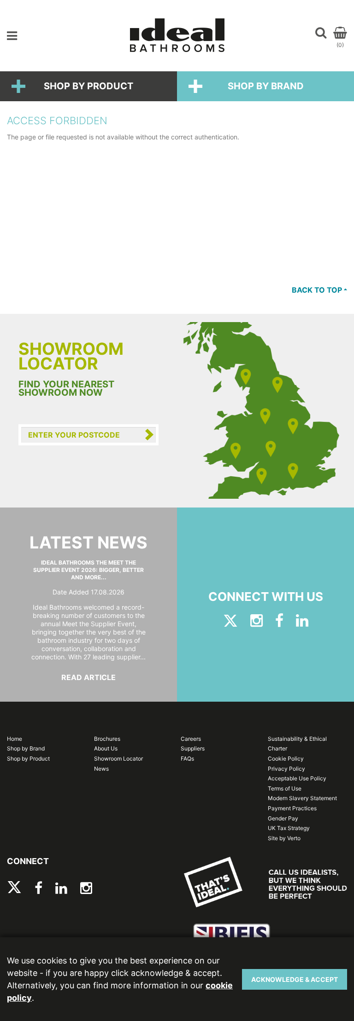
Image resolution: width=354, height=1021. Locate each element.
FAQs (187, 758)
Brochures (107, 738)
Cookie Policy (286, 758)
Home (14, 738)
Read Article (88, 677)
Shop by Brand (266, 86)
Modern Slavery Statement (302, 798)
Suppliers (193, 748)
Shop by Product (88, 86)
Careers (191, 738)
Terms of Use (284, 788)
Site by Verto (284, 838)
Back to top (318, 289)
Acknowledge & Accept (294, 979)
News (101, 768)
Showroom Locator (118, 758)
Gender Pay (283, 818)
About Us (106, 748)
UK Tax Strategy (289, 828)
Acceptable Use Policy (297, 778)
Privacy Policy (286, 768)
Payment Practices (292, 808)
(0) (340, 44)
